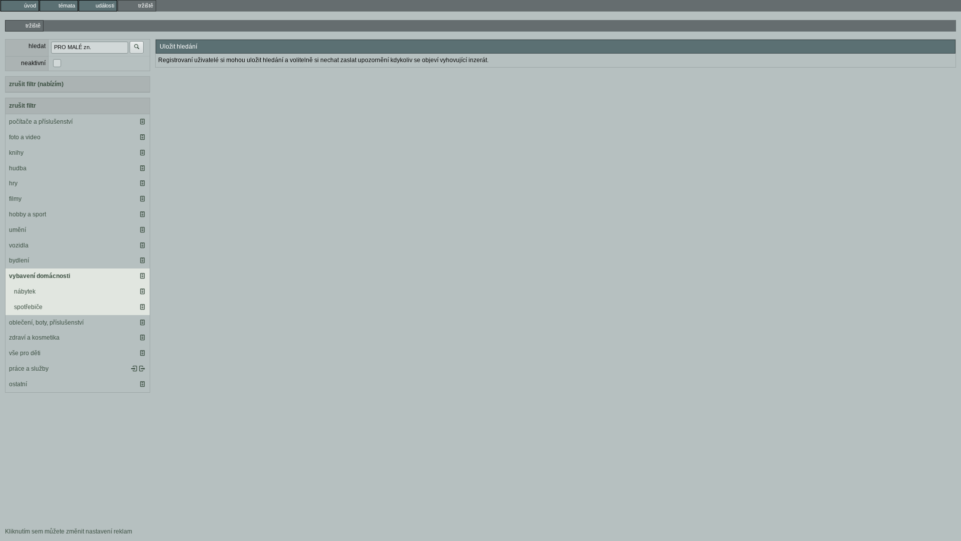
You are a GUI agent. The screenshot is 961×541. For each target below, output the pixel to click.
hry (13, 183)
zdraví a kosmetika (34, 337)
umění (17, 229)
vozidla (19, 245)
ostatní (18, 384)
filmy (15, 198)
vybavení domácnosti (39, 276)
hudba (18, 168)
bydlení (19, 260)
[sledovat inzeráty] (142, 121)
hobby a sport (27, 214)
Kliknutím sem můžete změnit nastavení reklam (68, 531)
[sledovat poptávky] (134, 368)
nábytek (25, 291)
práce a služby (29, 368)
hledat (37, 46)
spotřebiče (28, 307)
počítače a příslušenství (41, 121)
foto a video (25, 137)
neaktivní (33, 63)
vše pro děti (25, 353)
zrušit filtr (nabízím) (36, 84)
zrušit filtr (22, 105)
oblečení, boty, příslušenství (46, 322)
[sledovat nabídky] (142, 368)
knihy (16, 152)
